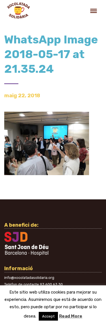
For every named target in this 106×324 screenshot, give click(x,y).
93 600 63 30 (51, 284)
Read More (70, 316)
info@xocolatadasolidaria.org (29, 277)
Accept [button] (48, 316)
